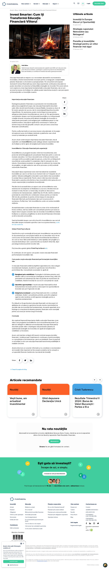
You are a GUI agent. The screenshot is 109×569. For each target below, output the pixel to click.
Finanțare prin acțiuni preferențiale (57, 512)
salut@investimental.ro (92, 510)
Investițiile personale (30, 514)
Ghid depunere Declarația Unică (51, 400)
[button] (13, 565)
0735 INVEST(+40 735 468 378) (91, 515)
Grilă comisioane (14, 528)
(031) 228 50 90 (90, 512)
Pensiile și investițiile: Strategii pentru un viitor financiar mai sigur (85, 44)
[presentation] (94, 380)
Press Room (74, 514)
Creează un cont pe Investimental (54, 473)
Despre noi (74, 507)
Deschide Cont (99, 3)
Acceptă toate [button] (14, 561)
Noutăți (73, 512)
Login (88, 3)
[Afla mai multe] (33, 414)
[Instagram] (94, 523)
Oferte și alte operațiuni (16, 514)
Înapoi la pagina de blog (19, 369)
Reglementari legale (42, 561)
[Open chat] (105, 565)
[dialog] (14, 554)
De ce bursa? (28, 510)
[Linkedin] (90, 523)
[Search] (74, 3)
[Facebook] (86, 523)
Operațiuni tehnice (53, 517)
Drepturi (12, 510)
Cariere (73, 510)
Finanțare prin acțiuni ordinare (56, 510)
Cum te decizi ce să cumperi (33, 523)
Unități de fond (14, 519)
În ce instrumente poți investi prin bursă (34, 520)
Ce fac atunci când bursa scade (33, 528)
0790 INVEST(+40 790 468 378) (91, 519)
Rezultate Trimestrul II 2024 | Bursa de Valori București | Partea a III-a (87, 403)
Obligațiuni (13, 512)
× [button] (23, 543)
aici (46, 248)
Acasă (12, 10)
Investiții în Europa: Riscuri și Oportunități (84, 21)
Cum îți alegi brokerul (31, 517)
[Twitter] (98, 523)
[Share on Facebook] (19, 360)
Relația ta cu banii (30, 507)
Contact (88, 507)
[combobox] (21, 543)
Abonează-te (54, 441)
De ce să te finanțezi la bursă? (56, 507)
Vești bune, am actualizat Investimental (18, 401)
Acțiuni (12, 507)
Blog (16, 10)
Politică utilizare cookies (93, 565)
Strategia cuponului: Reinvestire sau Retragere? (83, 32)
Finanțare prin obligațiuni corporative (58, 514)
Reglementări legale (76, 525)
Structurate (13, 517)
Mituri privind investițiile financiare (34, 512)
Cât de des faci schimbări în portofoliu (35, 526)
